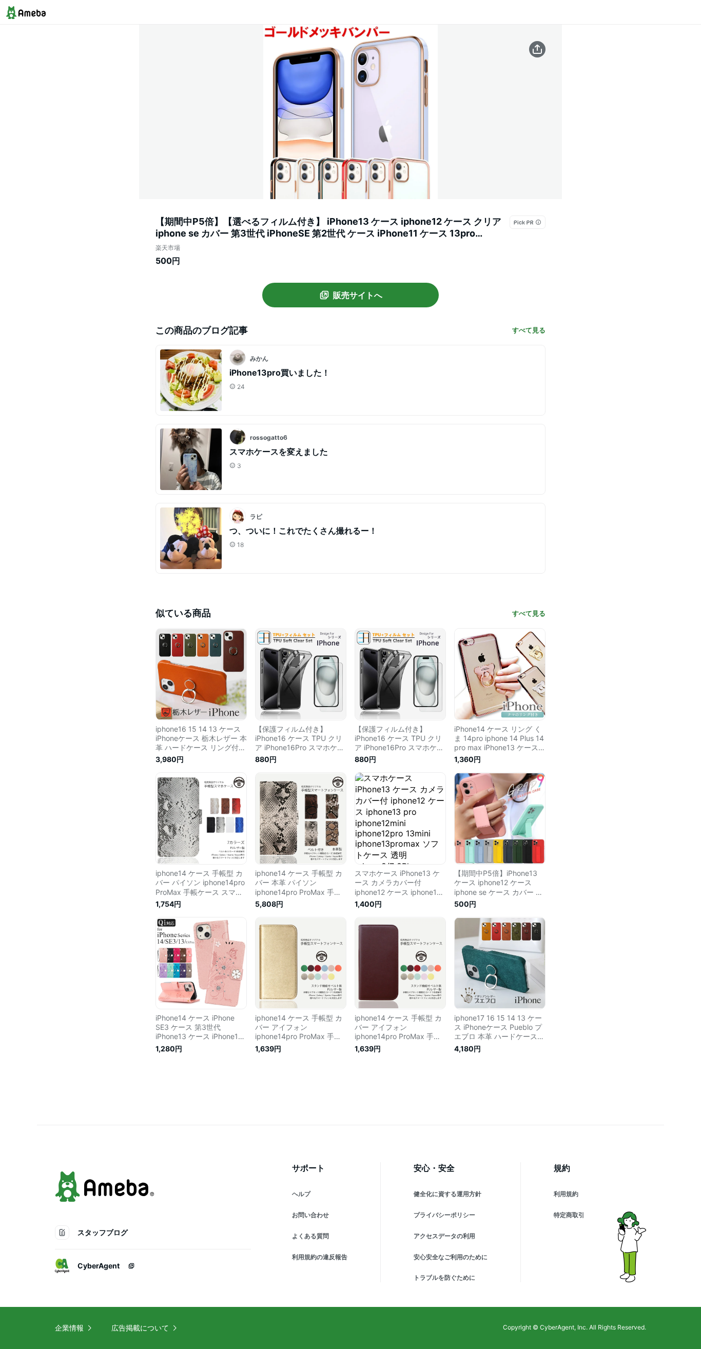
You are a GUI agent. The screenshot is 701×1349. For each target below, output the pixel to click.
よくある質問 (310, 1236)
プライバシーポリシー (444, 1215)
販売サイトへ (357, 295)
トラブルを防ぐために (444, 1277)
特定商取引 (569, 1215)
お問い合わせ (310, 1215)
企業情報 (69, 1327)
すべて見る (529, 330)
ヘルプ (301, 1194)
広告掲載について (140, 1327)
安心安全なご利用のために (451, 1257)
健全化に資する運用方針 (447, 1194)
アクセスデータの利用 (444, 1236)
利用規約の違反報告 (319, 1257)
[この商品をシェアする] (537, 49)
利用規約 (566, 1194)
